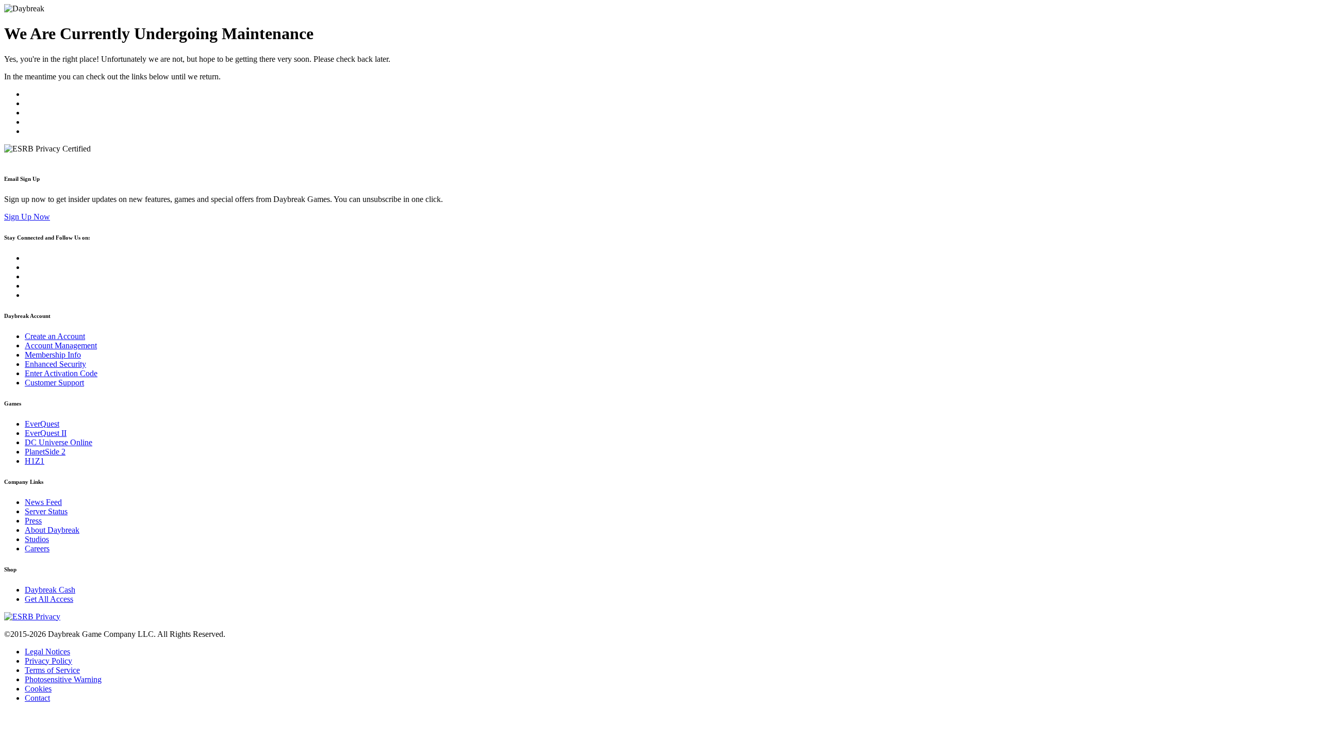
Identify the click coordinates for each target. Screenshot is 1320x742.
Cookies (38, 688)
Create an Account (55, 336)
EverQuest (42, 423)
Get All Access (49, 599)
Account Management (61, 345)
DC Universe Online (58, 442)
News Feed (43, 502)
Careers (37, 548)
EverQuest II (46, 433)
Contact (37, 698)
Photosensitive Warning (63, 679)
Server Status (46, 511)
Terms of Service (52, 670)
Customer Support (54, 382)
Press (33, 520)
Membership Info (53, 354)
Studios (37, 539)
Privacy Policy (48, 660)
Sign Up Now (27, 216)
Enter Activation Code (61, 373)
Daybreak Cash (50, 589)
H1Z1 (34, 461)
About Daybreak (52, 530)
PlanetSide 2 (45, 451)
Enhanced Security (55, 364)
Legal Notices (47, 651)
